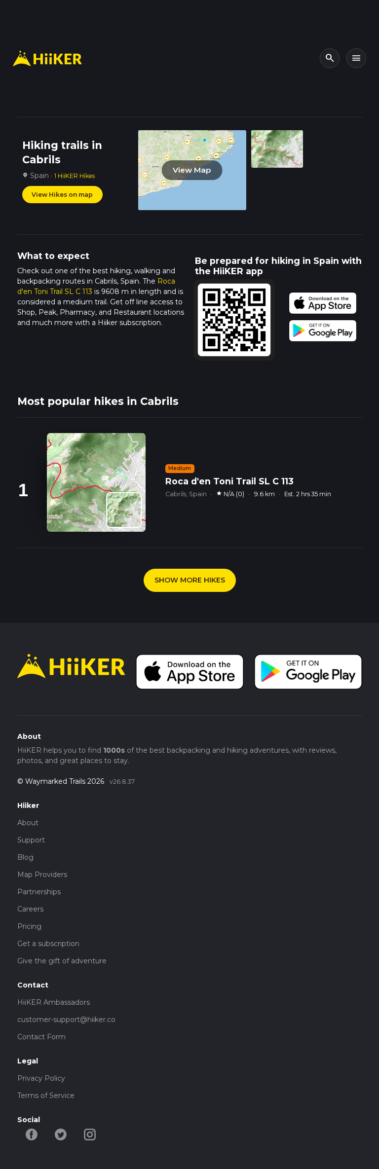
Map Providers (42, 874)
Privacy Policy (41, 1078)
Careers (30, 909)
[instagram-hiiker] (90, 1134)
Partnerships (39, 891)
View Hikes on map (62, 194)
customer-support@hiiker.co (66, 1019)
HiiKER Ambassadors (53, 1002)
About (27, 822)
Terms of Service (46, 1095)
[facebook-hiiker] (31, 1134)
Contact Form (41, 1036)
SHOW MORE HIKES (189, 580)
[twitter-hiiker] (61, 1134)
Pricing (29, 926)
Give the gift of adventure (62, 960)
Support (31, 840)
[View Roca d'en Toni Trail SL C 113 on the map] (124, 510)
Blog (25, 857)
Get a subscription (48, 943)
